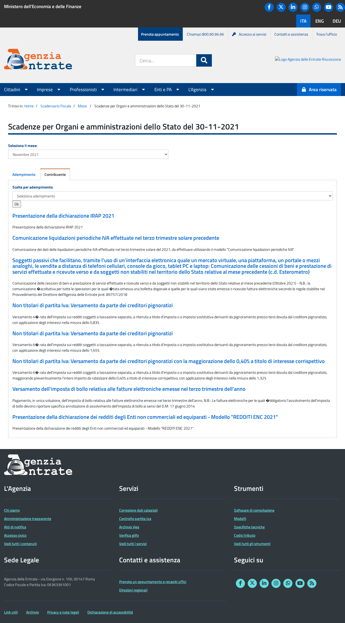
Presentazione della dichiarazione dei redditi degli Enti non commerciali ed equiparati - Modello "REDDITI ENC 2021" (145, 417)
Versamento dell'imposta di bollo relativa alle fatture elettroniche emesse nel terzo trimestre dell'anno (129, 389)
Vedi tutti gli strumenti (252, 543)
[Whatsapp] (316, 7)
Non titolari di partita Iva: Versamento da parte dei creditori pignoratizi (92, 305)
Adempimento (23, 174)
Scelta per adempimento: (32, 187)
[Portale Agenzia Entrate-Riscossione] (308, 60)
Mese (82, 106)
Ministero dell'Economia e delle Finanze (42, 6)
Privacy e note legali (63, 612)
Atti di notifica (15, 527)
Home (29, 106)
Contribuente (55, 174)
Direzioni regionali (133, 590)
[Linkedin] (293, 7)
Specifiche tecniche (249, 527)
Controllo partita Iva (135, 518)
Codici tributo (244, 535)
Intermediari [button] (126, 89)
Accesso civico (15, 535)
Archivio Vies (129, 527)
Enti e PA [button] (163, 89)
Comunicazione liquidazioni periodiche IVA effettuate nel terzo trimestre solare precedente (115, 238)
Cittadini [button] (12, 89)
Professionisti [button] (84, 89)
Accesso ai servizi (252, 34)
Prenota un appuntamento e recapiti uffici (152, 581)
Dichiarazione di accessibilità (110, 612)
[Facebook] (269, 7)
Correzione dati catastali (138, 510)
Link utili (11, 612)
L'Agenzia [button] (198, 89)
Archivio (32, 612)
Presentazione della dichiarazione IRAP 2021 (63, 216)
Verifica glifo (129, 535)
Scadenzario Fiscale (55, 106)
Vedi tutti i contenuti (20, 543)
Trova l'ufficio (326, 34)
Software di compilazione (254, 510)
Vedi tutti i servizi (133, 543)
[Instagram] (304, 7)
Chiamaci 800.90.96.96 (205, 34)
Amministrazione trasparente (27, 518)
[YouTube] (328, 7)
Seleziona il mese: (22, 145)
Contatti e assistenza (291, 34)
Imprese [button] (45, 89)
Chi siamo (12, 510)
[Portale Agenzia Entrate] (38, 60)
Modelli (240, 518)
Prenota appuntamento (160, 34)
